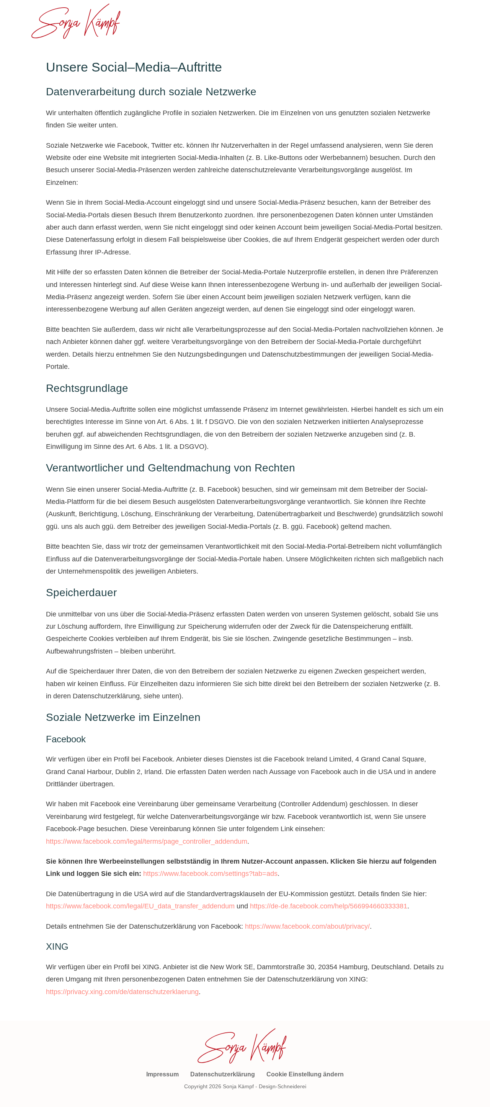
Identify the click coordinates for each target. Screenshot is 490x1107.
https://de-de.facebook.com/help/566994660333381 (328, 906)
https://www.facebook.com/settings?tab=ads (210, 873)
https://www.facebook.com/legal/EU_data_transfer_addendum (140, 906)
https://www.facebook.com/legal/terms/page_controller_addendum (146, 841)
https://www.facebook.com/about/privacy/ (307, 926)
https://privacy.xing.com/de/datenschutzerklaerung (122, 992)
